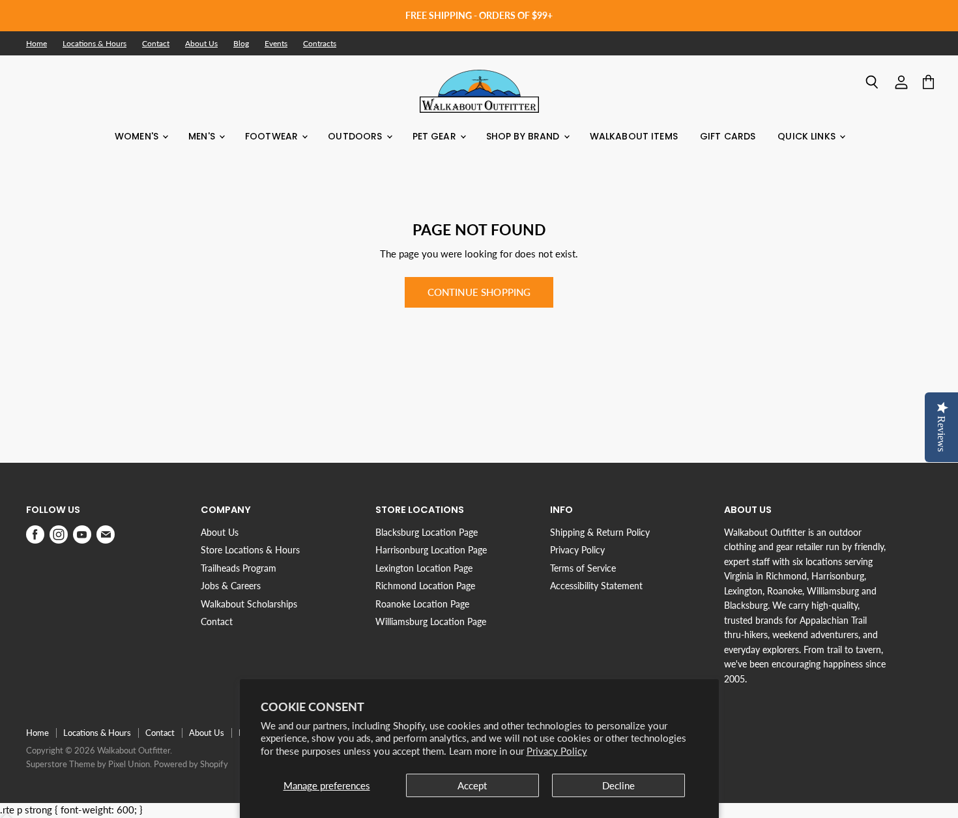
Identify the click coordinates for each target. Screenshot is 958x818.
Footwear (272, 136)
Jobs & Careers (231, 585)
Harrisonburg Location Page (431, 549)
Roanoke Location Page (422, 603)
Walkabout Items (634, 136)
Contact (155, 43)
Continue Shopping (479, 292)
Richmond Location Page (425, 585)
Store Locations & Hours (250, 549)
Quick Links (807, 136)
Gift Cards (727, 136)
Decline (618, 785)
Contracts (319, 43)
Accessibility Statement (596, 585)
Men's (203, 136)
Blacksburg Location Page (426, 532)
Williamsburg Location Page (430, 621)
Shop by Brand (524, 136)
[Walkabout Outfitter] (479, 91)
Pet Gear (436, 136)
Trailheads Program (238, 568)
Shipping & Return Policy (600, 532)
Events (276, 43)
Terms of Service (583, 568)
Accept (472, 785)
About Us (201, 43)
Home (36, 43)
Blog (241, 43)
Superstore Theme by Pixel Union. (89, 764)
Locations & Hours (94, 43)
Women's (138, 136)
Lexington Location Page (423, 568)
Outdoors (356, 136)
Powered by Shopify (191, 764)
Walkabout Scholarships (249, 603)
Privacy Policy (557, 751)
